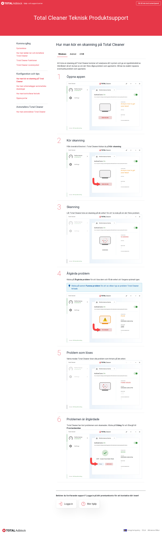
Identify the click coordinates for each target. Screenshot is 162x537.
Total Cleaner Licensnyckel (27, 65)
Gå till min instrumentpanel (148, 3)
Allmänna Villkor (154, 530)
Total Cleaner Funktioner (26, 60)
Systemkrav (21, 48)
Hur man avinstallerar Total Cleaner (30, 112)
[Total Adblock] (14, 530)
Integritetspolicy (134, 530)
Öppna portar (21, 98)
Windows (62, 54)
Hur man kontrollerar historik (28, 93)
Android (73, 54)
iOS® (82, 54)
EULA (144, 530)
